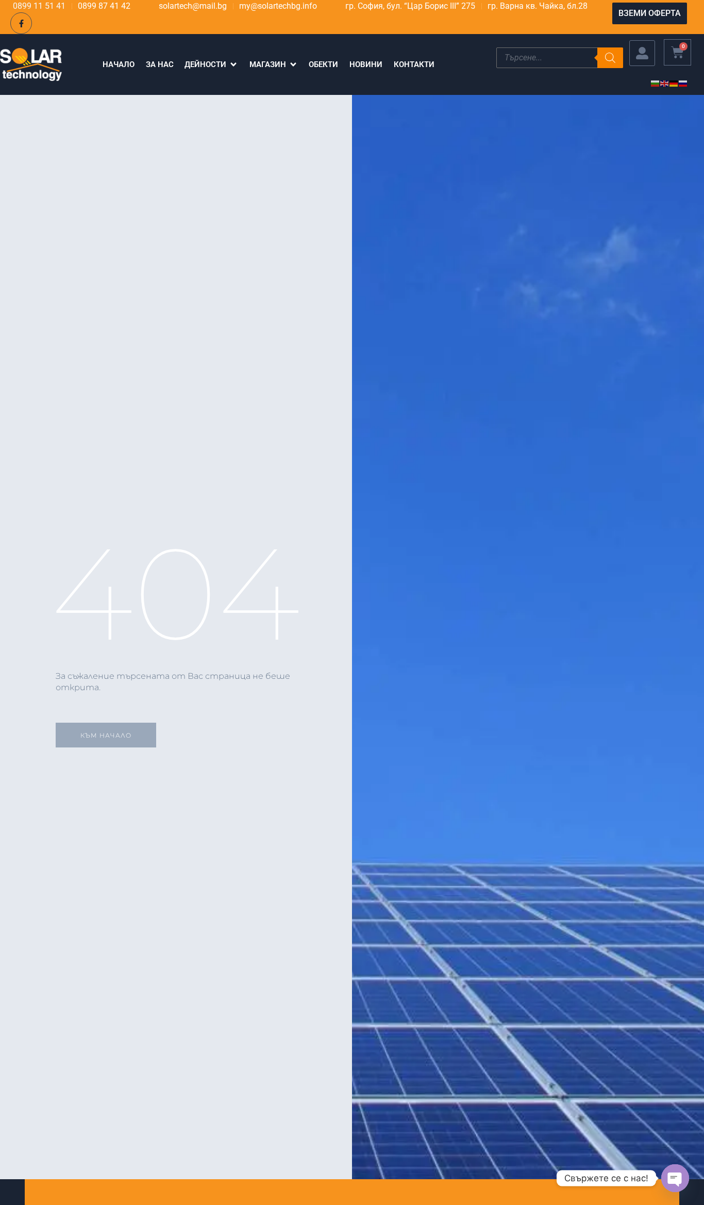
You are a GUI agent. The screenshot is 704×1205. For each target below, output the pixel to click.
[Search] (610, 57)
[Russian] (683, 82)
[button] (211, 64)
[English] (664, 82)
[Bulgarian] (655, 82)
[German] (674, 82)
